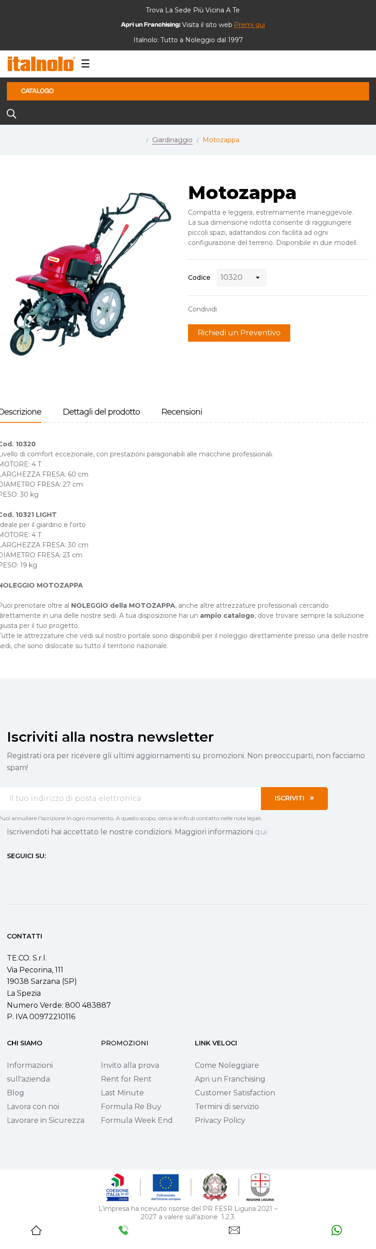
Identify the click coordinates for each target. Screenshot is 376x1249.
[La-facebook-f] (10, 873)
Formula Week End (137, 1120)
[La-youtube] (43, 873)
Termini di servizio (227, 1106)
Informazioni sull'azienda (30, 1072)
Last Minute (122, 1092)
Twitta (242, 309)
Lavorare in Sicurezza (45, 1120)
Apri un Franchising (230, 1079)
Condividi (228, 309)
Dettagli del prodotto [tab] (101, 412)
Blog (15, 1092)
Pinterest (257, 309)
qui (261, 831)
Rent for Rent (126, 1079)
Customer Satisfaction (235, 1092)
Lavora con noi (33, 1106)
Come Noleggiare (227, 1065)
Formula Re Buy (131, 1106)
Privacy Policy (220, 1120)
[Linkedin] (60, 873)
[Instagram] (27, 873)
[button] (249, 25)
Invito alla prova (130, 1065)
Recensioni (181, 412)
